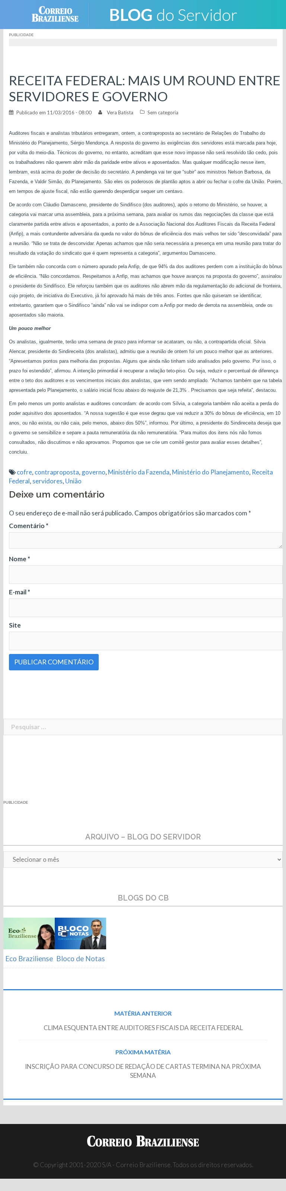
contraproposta (57, 472)
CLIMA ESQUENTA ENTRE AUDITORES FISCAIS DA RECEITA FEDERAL (143, 1028)
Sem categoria (162, 112)
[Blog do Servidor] (172, 14)
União (73, 481)
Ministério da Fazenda (138, 472)
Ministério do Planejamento (210, 472)
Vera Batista (120, 112)
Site (15, 625)
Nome (19, 559)
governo (93, 472)
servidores (47, 481)
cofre (24, 472)
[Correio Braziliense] (61, 14)
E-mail (19, 592)
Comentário (28, 526)
